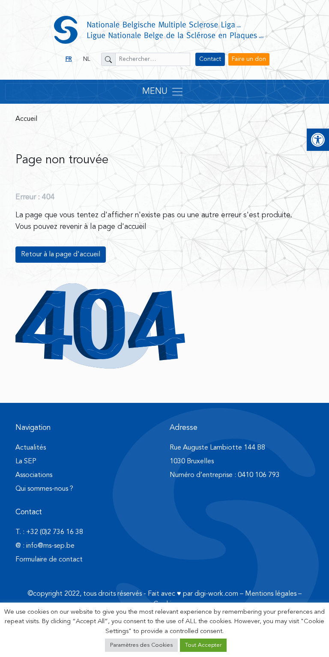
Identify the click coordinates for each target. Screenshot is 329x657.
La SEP (25, 461)
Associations (33, 475)
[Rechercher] (108, 59)
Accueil (26, 119)
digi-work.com (216, 594)
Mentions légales (270, 594)
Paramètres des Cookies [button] (141, 645)
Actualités (30, 447)
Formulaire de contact (49, 559)
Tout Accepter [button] (203, 645)
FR (69, 59)
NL (86, 59)
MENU (154, 91)
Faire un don (249, 59)
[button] (318, 140)
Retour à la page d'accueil (60, 254)
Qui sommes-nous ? (44, 489)
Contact (210, 59)
